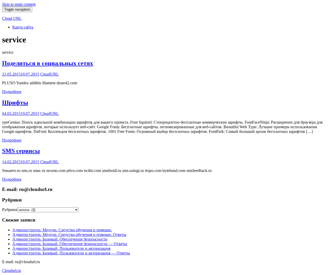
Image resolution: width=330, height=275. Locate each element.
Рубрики (9, 209)
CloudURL (49, 74)
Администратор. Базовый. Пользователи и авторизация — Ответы (71, 253)
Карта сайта (22, 27)
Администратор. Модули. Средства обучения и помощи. (62, 230)
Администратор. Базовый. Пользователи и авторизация (61, 248)
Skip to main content (19, 4)
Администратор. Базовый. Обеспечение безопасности (60, 239)
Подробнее (11, 91)
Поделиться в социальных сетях (47, 63)
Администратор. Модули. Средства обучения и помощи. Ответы (69, 234)
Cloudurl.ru (11, 270)
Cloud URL (12, 18)
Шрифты (15, 102)
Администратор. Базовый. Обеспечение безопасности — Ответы (69, 244)
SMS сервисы (21, 151)
